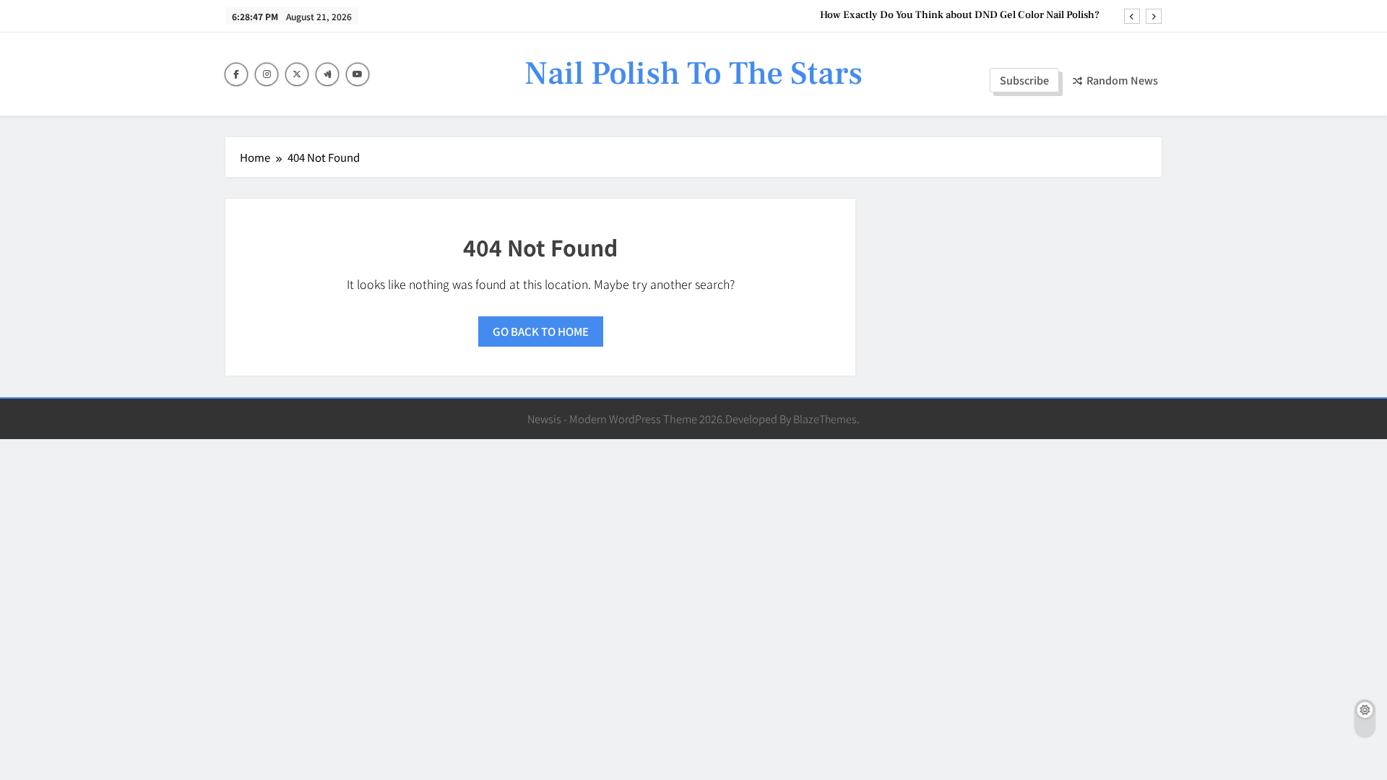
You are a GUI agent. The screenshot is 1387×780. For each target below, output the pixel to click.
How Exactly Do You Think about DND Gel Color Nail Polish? (959, 15)
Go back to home (541, 331)
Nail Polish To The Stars (693, 74)
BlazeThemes (825, 418)
